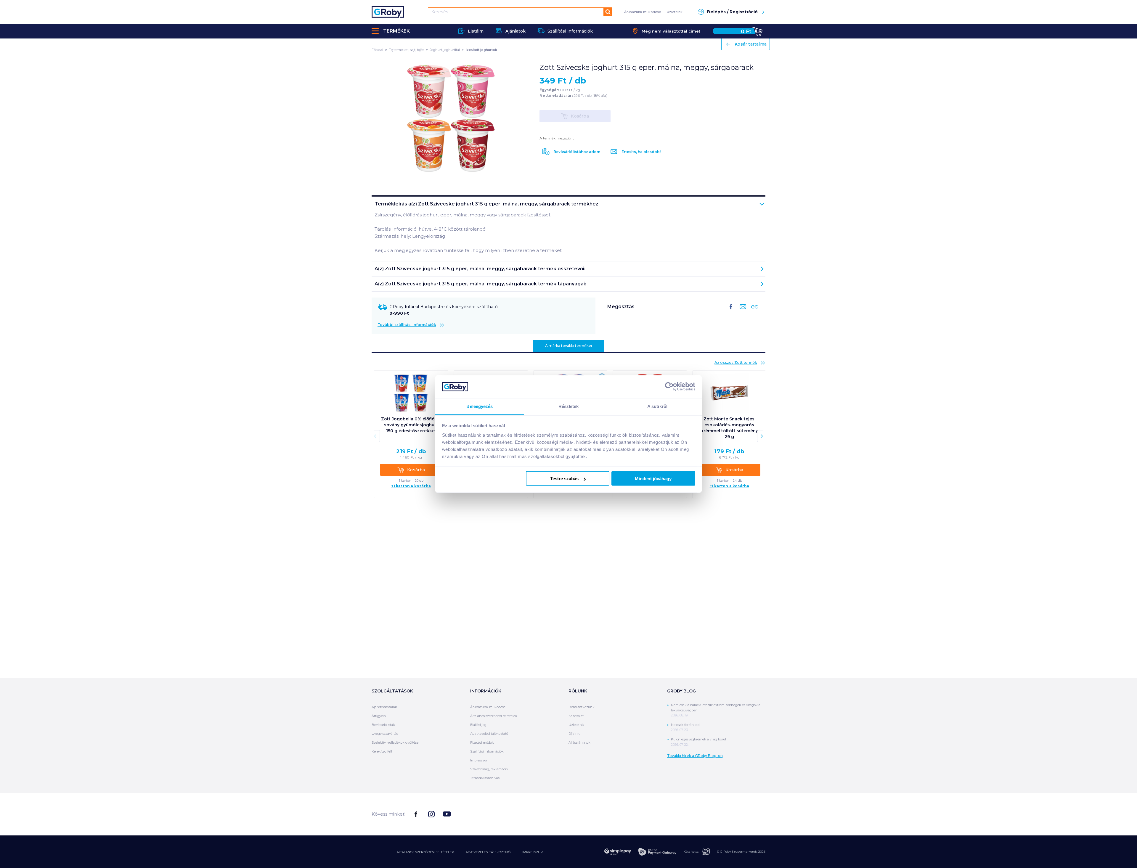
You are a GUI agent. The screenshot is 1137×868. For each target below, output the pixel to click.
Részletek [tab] (568, 406)
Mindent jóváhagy (653, 478)
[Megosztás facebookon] (731, 311)
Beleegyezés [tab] (479, 406)
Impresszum (479, 760)
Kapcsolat (576, 716)
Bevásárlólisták (383, 725)
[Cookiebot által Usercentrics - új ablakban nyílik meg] (669, 386)
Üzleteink (674, 12)
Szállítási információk (487, 751)
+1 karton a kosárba (411, 486)
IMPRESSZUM (532, 852)
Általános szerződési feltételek (493, 716)
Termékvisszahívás (485, 778)
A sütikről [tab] (657, 406)
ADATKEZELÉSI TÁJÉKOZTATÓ (488, 852)
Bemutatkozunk (581, 707)
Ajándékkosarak (384, 707)
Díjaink (574, 734)
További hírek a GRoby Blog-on (695, 755)
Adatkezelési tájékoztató (489, 734)
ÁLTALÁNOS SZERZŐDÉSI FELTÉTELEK (425, 852)
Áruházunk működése (642, 12)
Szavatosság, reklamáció (489, 769)
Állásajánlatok (579, 742)
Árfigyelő (379, 716)
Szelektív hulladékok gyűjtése (395, 742)
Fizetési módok (482, 742)
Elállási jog (478, 725)
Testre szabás (564, 478)
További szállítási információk (407, 324)
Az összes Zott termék (735, 362)
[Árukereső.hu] (743, 813)
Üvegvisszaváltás (385, 734)
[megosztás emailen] (742, 311)
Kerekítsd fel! (382, 751)
